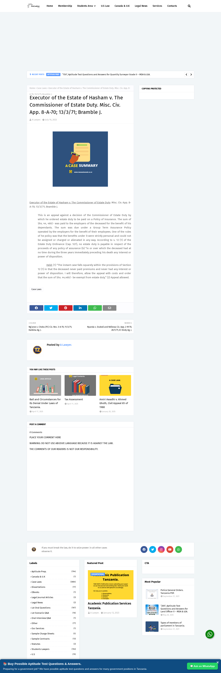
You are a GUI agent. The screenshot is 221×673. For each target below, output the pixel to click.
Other (54, 623)
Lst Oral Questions (54, 607)
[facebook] (144, 549)
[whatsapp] (178, 549)
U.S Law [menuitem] (105, 5)
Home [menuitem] (50, 5)
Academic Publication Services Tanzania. (109, 606)
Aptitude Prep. (54, 571)
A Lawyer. (36, 119)
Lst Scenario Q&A (54, 613)
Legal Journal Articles (54, 597)
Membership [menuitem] (65, 5)
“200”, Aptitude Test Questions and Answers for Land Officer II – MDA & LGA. (174, 609)
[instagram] (161, 549)
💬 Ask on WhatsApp (202, 666)
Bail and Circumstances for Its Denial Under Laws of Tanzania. (45, 403)
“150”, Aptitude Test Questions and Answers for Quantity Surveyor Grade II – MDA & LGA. (106, 74)
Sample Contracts (54, 638)
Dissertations (54, 587)
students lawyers (54, 649)
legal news (54, 602)
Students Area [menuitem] (85, 5)
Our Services (54, 628)
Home (32, 88)
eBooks (54, 592)
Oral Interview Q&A (54, 618)
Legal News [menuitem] (141, 5)
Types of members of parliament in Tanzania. (173, 624)
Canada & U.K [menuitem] (122, 5)
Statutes (54, 644)
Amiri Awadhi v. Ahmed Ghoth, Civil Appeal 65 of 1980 (113, 403)
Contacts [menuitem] (172, 5)
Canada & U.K (54, 576)
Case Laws (42, 88)
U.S (54, 654)
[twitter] (152, 549)
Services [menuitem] (157, 5)
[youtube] (169, 549)
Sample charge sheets (54, 633)
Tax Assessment (74, 399)
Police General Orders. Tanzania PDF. (172, 591)
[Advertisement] (110, 41)
